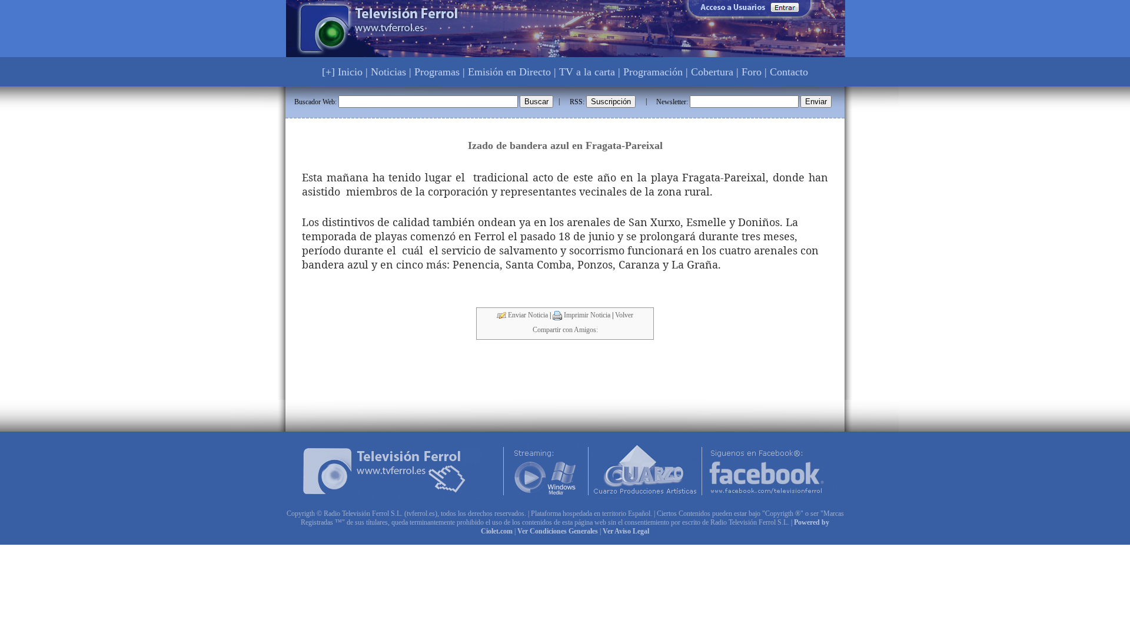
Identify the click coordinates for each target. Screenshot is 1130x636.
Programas (437, 72)
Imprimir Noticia (586, 315)
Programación (653, 72)
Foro (752, 72)
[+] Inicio (342, 72)
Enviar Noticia (527, 315)
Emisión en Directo (509, 72)
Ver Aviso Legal (626, 531)
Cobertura (712, 72)
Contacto (789, 72)
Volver (624, 315)
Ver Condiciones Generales (557, 531)
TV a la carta (587, 72)
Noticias (388, 72)
